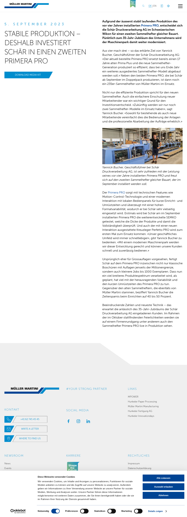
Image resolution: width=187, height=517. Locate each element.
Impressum (134, 463)
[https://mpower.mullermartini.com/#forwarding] (161, 5)
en (154, 6)
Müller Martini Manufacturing (143, 406)
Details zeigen (155, 511)
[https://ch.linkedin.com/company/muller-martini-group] (87, 422)
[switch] (84, 511)
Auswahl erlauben (163, 486)
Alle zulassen (163, 478)
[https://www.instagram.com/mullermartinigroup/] (77, 422)
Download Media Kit (28, 75)
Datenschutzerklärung (139, 468)
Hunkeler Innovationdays (141, 416)
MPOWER (133, 396)
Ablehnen (163, 495)
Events (7, 468)
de (150, 6)
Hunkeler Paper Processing (142, 401)
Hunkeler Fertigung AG (140, 411)
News (7, 463)
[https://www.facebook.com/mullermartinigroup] (67, 422)
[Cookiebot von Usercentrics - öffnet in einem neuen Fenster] (18, 511)
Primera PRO (150, 25)
